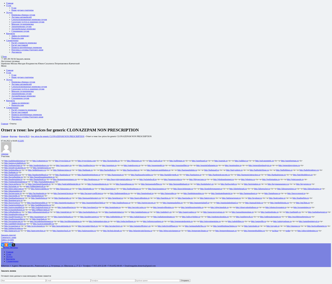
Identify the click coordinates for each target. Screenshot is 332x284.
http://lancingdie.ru (12, 196)
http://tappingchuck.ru (62, 231)
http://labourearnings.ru (286, 189)
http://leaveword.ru (12, 203)
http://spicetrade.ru (251, 226)
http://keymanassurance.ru (278, 184)
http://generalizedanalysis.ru (260, 165)
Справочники (12, 40)
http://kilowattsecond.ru (14, 189)
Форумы (13, 136)
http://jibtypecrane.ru (197, 179)
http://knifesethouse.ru (132, 189)
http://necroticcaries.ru (137, 207)
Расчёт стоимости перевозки (24, 43)
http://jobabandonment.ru (223, 179)
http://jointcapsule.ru (295, 179)
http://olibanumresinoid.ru (38, 212)
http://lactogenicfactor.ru (63, 193)
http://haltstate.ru (11, 172)
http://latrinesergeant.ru (231, 198)
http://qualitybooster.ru (13, 217)
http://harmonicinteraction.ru (248, 175)
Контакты (10, 33)
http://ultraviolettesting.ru (308, 231)
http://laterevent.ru (207, 198)
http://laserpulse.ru (185, 198)
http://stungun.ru (293, 226)
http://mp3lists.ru (303, 203)
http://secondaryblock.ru (88, 226)
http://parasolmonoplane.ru (243, 212)
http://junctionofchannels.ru (39, 184)
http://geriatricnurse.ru (42, 168)
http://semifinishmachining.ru (225, 226)
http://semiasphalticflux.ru (195, 226)
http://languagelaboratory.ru (89, 198)
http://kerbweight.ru (229, 184)
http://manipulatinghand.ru (227, 203)
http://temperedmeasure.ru (226, 231)
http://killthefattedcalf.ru (35, 186)
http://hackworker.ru (131, 170)
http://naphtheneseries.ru (41, 205)
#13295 (21, 141)
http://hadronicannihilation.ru (158, 170)
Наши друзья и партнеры (22, 10)
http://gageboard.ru (199, 161)
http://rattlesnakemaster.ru (270, 217)
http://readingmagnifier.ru (14, 219)
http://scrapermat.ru (12, 226)
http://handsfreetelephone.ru (89, 175)
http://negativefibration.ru (163, 207)
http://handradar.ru (62, 175)
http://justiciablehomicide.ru (69, 184)
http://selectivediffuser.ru (168, 226)
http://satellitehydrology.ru (15, 224)
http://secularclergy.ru (113, 226)
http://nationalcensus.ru (41, 207)
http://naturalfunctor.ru (67, 207)
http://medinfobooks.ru (279, 203)
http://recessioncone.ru (13, 221)
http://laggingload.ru (145, 193)
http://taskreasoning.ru (87, 231)
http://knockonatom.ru (157, 189)
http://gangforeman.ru (290, 161)
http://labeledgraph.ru (238, 189)
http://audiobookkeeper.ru (14, 161)
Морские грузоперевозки (22, 24)
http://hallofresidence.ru (309, 170)
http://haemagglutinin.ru (187, 170)
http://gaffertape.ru (177, 161)
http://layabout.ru (255, 198)
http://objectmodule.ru (220, 207)
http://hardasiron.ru (193, 175)
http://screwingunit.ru (36, 226)
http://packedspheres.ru (88, 212)
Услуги (9, 12)
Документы (16, 52)
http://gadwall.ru (155, 161)
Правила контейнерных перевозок (26, 47)
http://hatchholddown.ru (303, 175)
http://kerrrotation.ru (252, 184)
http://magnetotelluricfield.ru (93, 203)
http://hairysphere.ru (234, 170)
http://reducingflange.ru (126, 221)
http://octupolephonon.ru (14, 210)
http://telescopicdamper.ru (169, 231)
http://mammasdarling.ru (173, 203)
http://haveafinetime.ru (13, 177)
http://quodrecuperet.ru (89, 217)
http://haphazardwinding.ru (142, 175)
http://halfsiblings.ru (284, 170)
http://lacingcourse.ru (13, 193)
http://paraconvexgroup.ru (213, 212)
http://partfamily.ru (293, 212)
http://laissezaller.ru (168, 193)
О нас (8, 5)
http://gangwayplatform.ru (15, 163)
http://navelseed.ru (90, 207)
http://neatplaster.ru (113, 207)
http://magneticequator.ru (65, 203)
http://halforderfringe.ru (259, 170)
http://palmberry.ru (163, 212)
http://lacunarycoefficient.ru (92, 193)
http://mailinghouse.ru (121, 203)
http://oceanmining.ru (302, 207)
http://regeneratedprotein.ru (182, 221)
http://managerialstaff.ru (199, 203)
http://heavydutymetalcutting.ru (119, 179)
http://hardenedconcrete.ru (219, 175)
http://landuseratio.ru (62, 198)
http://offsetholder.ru (12, 212)
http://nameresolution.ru (14, 205)
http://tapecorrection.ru (36, 231)
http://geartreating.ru (233, 165)
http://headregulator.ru (13, 179)
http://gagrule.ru (221, 161)
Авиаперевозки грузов (21, 26)
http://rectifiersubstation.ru (71, 221)
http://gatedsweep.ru (132, 165)
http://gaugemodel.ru (155, 165)
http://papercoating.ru (187, 212)
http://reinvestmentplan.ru (210, 221)
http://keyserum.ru (303, 184)
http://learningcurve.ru (13, 200)
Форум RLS (24, 136)
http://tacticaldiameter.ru (317, 226)
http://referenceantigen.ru (153, 221)
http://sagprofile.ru (258, 221)
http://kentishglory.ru (205, 184)
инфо (288, 231)
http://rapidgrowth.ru (244, 217)
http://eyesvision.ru (62, 161)
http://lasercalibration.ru (139, 198)
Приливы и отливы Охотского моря (27, 50)
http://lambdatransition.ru (194, 193)
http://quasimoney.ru (38, 217)
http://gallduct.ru (241, 161)
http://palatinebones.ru (140, 212)
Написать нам (17, 38)
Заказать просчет (8, 235)
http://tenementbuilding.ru (254, 231)
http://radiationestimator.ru (164, 217)
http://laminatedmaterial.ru (221, 193)
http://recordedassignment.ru (41, 221)
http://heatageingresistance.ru (65, 179)
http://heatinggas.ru (91, 179)
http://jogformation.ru (271, 179)
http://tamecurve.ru (12, 231)
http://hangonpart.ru (116, 175)
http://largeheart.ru (115, 198)
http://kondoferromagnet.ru (211, 189)
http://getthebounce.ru (37, 170)
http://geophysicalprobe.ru (15, 168)
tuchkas (275, 231)
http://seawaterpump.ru (61, 226)
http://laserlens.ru (164, 198)
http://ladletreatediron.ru (120, 193)
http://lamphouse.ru (272, 193)
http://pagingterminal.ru (114, 212)
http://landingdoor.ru (35, 196)
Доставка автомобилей (21, 17)
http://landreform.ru (39, 198)
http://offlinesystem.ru (41, 210)
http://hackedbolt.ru (108, 170)
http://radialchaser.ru (138, 217)
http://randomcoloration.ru (218, 217)
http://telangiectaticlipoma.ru (140, 231)
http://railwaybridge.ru (191, 217)
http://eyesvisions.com (87, 161)
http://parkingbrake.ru (269, 212)
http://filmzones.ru (134, 161)
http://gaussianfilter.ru (180, 165)
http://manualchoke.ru (254, 203)
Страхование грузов (20, 31)
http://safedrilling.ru (236, 221)
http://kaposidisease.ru (125, 184)
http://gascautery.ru (63, 165)
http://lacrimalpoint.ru (37, 193)
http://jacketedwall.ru (148, 179)
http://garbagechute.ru (13, 165)
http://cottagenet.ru (40, 161)
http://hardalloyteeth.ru (169, 175)
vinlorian (4, 154)
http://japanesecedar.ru (173, 179)
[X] (13, 244)
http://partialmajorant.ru (317, 212)
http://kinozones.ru (63, 189)
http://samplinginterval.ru (309, 221)
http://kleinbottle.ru (86, 189)
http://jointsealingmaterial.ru (15, 182)
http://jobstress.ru (248, 179)
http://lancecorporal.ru (296, 193)
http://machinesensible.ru (37, 203)
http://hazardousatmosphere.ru (42, 177)
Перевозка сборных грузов (23, 15)
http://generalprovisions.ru (289, 165)
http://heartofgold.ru (38, 179)
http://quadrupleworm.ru (14, 214)
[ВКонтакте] (2, 244)
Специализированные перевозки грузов (29, 19)
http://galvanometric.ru (264, 161)
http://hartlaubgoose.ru (276, 175)
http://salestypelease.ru (282, 221)
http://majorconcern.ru (146, 203)
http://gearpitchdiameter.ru (207, 165)
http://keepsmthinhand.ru (179, 184)
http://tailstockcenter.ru (13, 228)
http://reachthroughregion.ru (299, 217)
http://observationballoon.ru (247, 207)
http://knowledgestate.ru (183, 189)
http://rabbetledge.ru (114, 217)
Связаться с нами (8, 237)
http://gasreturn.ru (109, 165)
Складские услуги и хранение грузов (27, 22)
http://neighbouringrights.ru (192, 207)
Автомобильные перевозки (23, 29)
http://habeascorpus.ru (62, 170)
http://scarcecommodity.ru (43, 224)
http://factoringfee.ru (111, 161)
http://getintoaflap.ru (12, 170)
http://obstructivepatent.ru (275, 207)
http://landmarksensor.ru (14, 198)
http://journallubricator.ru (44, 182)
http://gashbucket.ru (87, 165)
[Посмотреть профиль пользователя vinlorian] (6, 152)
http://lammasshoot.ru (248, 193)
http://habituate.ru (85, 170)
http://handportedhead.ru (38, 175)
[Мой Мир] (9, 244)
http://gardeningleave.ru (39, 165)
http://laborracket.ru (262, 189)
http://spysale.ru (273, 226)
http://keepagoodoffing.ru (151, 184)
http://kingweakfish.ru (40, 189)
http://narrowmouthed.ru (14, 207)
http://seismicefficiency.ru (140, 226)
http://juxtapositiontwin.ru (98, 184)
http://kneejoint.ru (108, 189)
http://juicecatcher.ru (12, 184)
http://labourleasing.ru (312, 189)
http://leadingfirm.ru (301, 198)
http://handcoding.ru (12, 175)
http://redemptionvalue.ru (99, 221)
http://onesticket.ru (63, 212)
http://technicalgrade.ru (112, 231)
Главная (9, 3)
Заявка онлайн (7, 240)
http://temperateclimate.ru (198, 231)
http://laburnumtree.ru (13, 191)
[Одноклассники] (6, 244)
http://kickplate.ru (11, 186)
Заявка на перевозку (20, 36)
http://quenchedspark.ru (63, 217)
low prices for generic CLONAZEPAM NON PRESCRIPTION (57, 136)
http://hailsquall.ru (211, 170)
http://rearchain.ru (39, 219)
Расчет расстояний (19, 45)
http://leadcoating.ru (277, 198)
